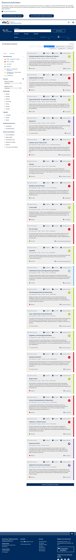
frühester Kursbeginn (8, 81)
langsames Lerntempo (10, 142)
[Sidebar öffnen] (73, 22)
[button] (50, 43)
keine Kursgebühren (10, 134)
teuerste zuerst (70, 48)
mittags (7, 117)
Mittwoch (8, 99)
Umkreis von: (43, 37)
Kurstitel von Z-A (53, 48)
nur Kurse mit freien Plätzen (12, 147)
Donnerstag (8, 101)
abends (7, 120)
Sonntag (7, 108)
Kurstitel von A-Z (70, 46)
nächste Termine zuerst (49, 46)
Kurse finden (59, 30)
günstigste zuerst (62, 48)
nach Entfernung (39, 46)
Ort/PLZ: (16, 37)
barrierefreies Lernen (10, 139)
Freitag (7, 104)
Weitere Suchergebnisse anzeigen (50, 484)
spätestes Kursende (8, 86)
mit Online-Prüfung (10, 128)
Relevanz (32, 46)
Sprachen (9, 66)
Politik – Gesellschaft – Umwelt (13, 59)
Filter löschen (12, 53)
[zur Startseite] (11, 22)
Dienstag (8, 96)
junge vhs (8, 144)
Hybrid (36, 33)
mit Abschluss (9, 126)
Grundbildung (10, 75)
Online (27, 33)
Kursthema (16, 28)
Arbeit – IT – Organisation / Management (12, 69)
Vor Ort (17, 33)
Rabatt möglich (9, 137)
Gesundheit (9, 64)
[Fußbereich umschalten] (72, 533)
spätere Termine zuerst (60, 46)
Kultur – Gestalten (10, 61)
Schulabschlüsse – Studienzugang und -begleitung (14, 73)
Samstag (8, 106)
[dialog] (38, 10)
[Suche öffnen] (68, 22)
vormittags (8, 115)
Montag (7, 94)
